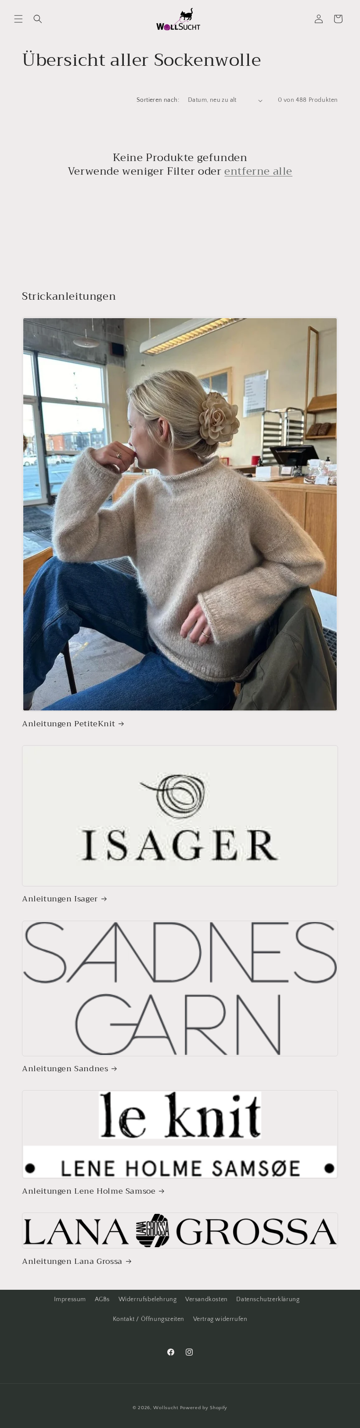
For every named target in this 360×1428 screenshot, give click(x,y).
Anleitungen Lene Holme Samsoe (88, 1191)
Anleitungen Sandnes (65, 1069)
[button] (18, 19)
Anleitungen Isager (60, 899)
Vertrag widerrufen (220, 1319)
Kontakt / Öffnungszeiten (148, 1319)
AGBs (102, 1299)
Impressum (70, 1299)
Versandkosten (206, 1299)
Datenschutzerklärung (267, 1299)
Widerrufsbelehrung (148, 1299)
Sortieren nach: (158, 100)
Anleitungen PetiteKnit (68, 724)
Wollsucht (165, 1407)
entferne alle (258, 171)
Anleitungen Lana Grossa (72, 1261)
